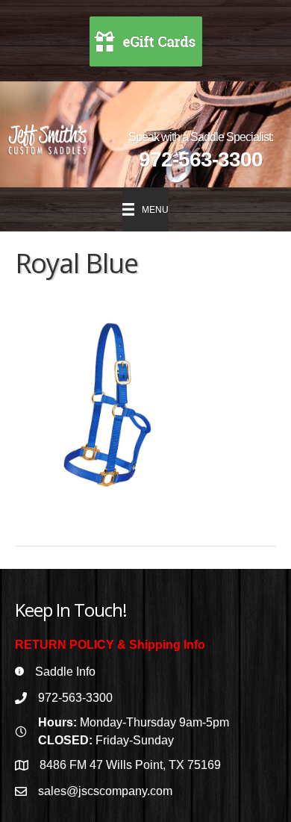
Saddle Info (65, 671)
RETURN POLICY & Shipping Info (110, 644)
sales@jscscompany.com (105, 791)
